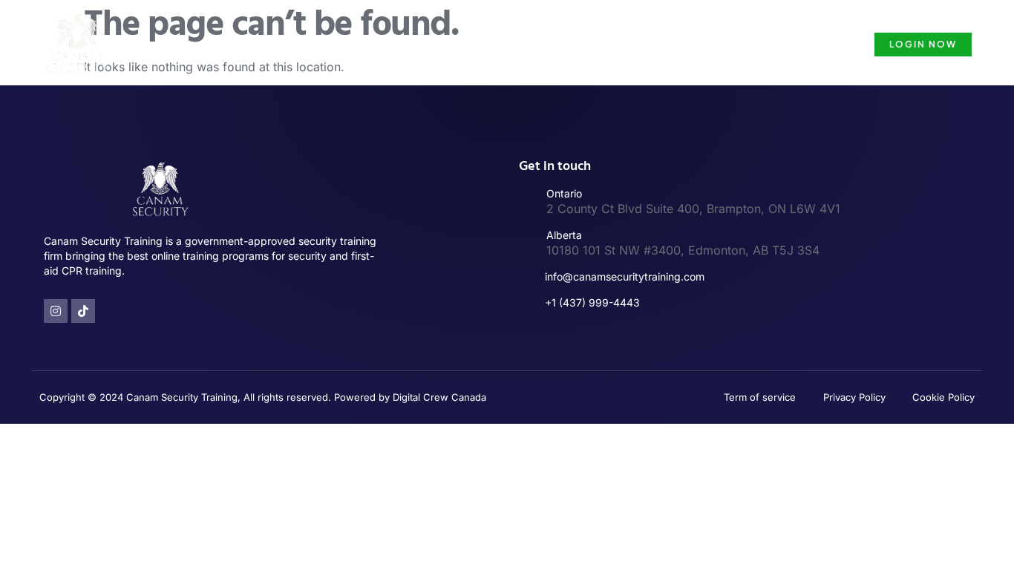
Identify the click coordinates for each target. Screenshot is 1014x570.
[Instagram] (56, 311)
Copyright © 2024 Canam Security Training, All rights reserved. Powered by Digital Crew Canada (262, 397)
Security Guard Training (476, 44)
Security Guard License (628, 44)
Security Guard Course (778, 44)
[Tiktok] (83, 311)
